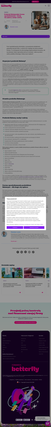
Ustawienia (15, 227)
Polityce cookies (40, 224)
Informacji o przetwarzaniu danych (27, 224)
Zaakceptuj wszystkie (34, 227)
